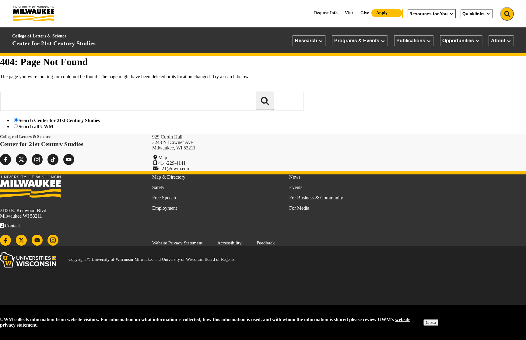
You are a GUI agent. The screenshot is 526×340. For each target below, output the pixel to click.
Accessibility (229, 242)
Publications (410, 40)
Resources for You (428, 13)
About (498, 40)
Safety (158, 187)
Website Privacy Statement (177, 242)
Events (295, 187)
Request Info (326, 13)
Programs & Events (356, 40)
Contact (12, 225)
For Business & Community (316, 197)
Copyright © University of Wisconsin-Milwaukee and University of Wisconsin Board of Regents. (152, 259)
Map (162, 157)
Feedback (266, 242)
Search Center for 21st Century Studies (59, 120)
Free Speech (164, 197)
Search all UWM (36, 126)
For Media (299, 208)
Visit (349, 13)
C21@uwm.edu (173, 168)
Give (364, 13)
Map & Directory (168, 177)
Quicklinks (473, 13)
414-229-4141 (172, 163)
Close (431, 322)
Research (306, 40)
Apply (381, 13)
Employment (164, 208)
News (294, 177)
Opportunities (458, 40)
